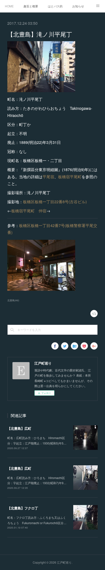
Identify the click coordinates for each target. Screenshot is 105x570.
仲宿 (42, 211)
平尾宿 (48, 176)
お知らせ (78, 6)
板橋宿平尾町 (70, 176)
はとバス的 (55, 6)
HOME (9, 6)
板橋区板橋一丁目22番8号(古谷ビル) (55, 201)
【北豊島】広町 (19, 428)
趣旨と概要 (30, 6)
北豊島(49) (13, 300)
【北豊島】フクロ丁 (22, 508)
